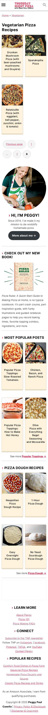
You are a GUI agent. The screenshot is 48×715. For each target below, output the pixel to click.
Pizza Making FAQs (24, 623)
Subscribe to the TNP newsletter (24, 638)
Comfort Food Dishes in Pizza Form (24, 665)
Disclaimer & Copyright (24, 710)
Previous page (14, 144)
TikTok (21, 647)
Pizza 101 (24, 619)
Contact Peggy (24, 651)
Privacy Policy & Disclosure (30, 706)
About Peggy (24, 615)
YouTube (37, 647)
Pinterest (11, 647)
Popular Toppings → (34, 456)
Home (5, 15)
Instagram (26, 642)
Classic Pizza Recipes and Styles (24, 683)
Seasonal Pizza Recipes (24, 670)
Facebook (39, 642)
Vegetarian (18, 15)
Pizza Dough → (37, 573)
